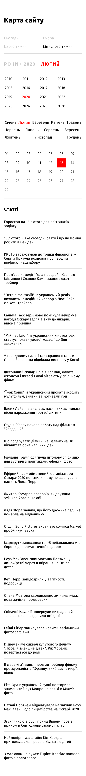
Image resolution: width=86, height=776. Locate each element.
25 (39, 181)
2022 (61, 97)
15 (6, 172)
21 (72, 172)
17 (28, 172)
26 (51, 181)
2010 (8, 79)
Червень (12, 130)
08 (6, 163)
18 (39, 172)
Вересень (72, 130)
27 (61, 181)
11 (39, 163)
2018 (61, 88)
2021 (43, 97)
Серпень (51, 130)
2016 (26, 88)
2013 (61, 79)
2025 (44, 106)
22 (6, 181)
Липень (32, 130)
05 (50, 154)
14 (72, 163)
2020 (30, 64)
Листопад (43, 137)
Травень (73, 122)
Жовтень (12, 137)
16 (17, 172)
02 (17, 154)
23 (17, 181)
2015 (8, 88)
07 (72, 154)
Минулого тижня (58, 46)
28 (73, 181)
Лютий (50, 64)
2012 (43, 79)
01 (6, 154)
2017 (43, 88)
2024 (26, 106)
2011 (26, 79)
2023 (8, 106)
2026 (61, 106)
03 (28, 154)
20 (61, 172)
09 (17, 163)
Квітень (57, 122)
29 (6, 190)
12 (50, 163)
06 (61, 154)
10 (28, 163)
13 (61, 163)
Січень (10, 122)
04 (39, 154)
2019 (8, 97)
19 (50, 172)
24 (29, 181)
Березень (40, 122)
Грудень (74, 137)
